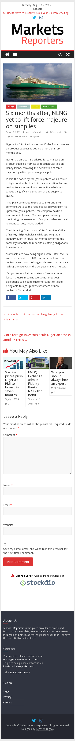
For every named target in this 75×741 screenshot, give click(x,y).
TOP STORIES (49, 106)
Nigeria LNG (12, 136)
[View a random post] (68, 54)
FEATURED (23, 106)
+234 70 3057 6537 (19, 672)
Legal (6, 691)
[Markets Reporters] (7, 54)
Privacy (7, 697)
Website (8, 525)
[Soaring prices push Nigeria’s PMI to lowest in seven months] (14, 359)
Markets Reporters (35, 132)
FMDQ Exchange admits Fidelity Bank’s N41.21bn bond (35, 383)
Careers (7, 702)
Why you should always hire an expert (59, 378)
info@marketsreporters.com (19, 666)
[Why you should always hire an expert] (61, 359)
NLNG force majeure (29, 136)
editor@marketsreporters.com (20, 659)
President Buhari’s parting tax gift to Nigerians (33, 316)
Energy (11, 106)
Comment (10, 434)
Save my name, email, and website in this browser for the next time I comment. (35, 550)
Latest (36, 106)
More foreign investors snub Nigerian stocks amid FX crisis (37, 337)
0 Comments (55, 132)
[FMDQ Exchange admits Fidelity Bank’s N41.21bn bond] (37, 359)
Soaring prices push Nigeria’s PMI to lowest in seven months (14, 383)
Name (8, 485)
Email (7, 505)
